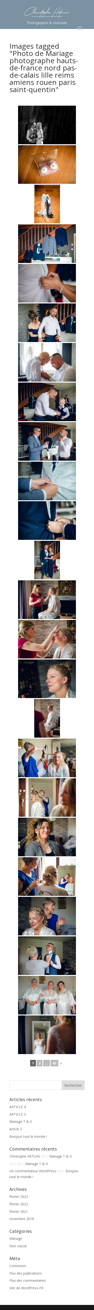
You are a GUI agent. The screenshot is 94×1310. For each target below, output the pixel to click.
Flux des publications (25, 1273)
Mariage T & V (20, 1121)
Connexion (17, 1265)
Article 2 (15, 1129)
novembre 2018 (21, 1218)
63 (54, 1063)
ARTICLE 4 (17, 1106)
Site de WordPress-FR (26, 1288)
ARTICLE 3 (17, 1114)
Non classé (18, 1246)
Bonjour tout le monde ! (28, 1136)
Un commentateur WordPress (32, 1171)
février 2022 (18, 1204)
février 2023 (18, 1196)
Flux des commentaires (27, 1280)
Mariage (15, 1238)
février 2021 (18, 1211)
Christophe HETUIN (24, 1156)
